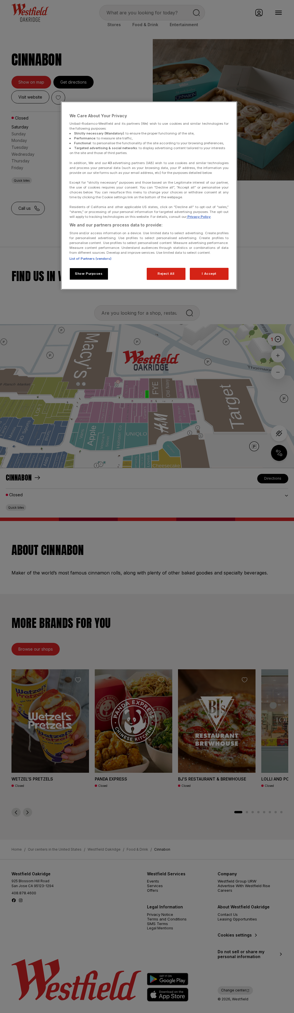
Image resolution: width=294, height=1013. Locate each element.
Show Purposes (88, 274)
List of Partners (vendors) (90, 259)
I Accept (209, 274)
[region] (149, 195)
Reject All (166, 274)
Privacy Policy (199, 217)
